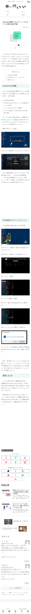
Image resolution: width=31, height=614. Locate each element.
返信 (27, 561)
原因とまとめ (11, 79)
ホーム (8, 608)
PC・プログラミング (8, 450)
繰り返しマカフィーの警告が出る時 (11, 119)
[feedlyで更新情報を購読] (23, 475)
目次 (13, 71)
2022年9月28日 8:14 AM (7, 543)
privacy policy (22, 608)
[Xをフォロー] (23, 471)
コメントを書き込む (15, 588)
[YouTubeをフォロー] (8, 475)
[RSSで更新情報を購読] (16, 479)
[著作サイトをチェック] (8, 471)
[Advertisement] (15, 200)
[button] (27, 359)
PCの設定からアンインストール (16, 77)
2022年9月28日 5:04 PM (7, 567)
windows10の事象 (12, 75)
